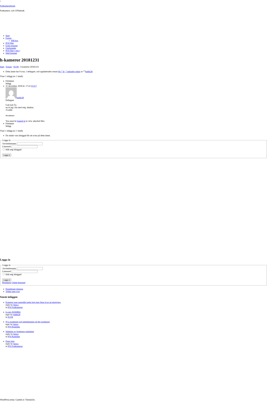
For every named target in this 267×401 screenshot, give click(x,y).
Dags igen (10, 341)
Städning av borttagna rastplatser (20, 331)
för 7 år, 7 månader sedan (69, 71)
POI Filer (10, 43)
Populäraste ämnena (14, 289)
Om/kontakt (11, 48)
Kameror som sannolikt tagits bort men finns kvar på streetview (33, 302)
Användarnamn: (9, 143)
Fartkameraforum (7, 6)
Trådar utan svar (13, 291)
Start (8, 35)
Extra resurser (12, 45)
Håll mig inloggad (13, 149)
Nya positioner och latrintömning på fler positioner (28, 322)
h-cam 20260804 (13, 312)
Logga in (6, 155)
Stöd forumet (11, 53)
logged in (21, 121)
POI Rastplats (14, 327)
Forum (8, 38)
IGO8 (16, 67)
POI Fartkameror (15, 307)
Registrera (6, 282)
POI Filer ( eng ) (13, 50)
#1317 (34, 86)
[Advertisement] (50, 25)
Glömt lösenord (18, 282)
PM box (14, 40)
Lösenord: (7, 146)
